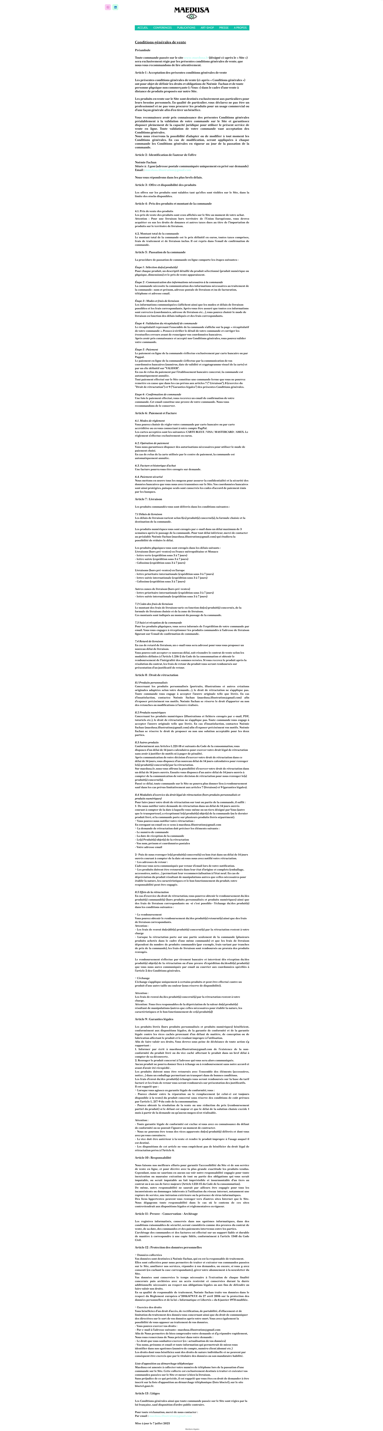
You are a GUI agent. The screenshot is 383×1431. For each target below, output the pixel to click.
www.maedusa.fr (196, 58)
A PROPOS (240, 27)
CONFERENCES (162, 27)
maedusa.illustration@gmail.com (168, 170)
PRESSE (224, 27)
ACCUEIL (142, 27)
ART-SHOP (207, 27)
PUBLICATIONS (186, 27)
